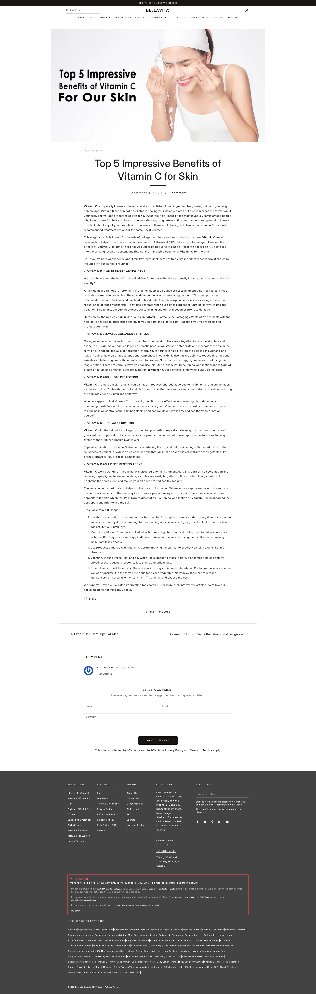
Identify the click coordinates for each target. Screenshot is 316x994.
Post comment (158, 740)
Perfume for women (235, 929)
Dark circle (178, 935)
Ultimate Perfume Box (79, 793)
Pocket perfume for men (162, 940)
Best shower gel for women (82, 962)
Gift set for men (139, 945)
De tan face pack (185, 940)
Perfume (72, 929)
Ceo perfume (142, 951)
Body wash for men (214, 956)
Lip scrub (225, 940)
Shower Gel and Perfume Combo (221, 962)
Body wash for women (137, 940)
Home (87, 151)
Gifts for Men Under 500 (176, 967)
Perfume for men (192, 929)
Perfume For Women (78, 835)
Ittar (110, 929)
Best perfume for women (80, 935)
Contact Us (133, 798)
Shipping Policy (105, 819)
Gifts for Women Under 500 (204, 967)
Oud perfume (127, 951)
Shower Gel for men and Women (113, 962)
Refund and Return (107, 814)
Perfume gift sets (111, 951)
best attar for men (172, 929)
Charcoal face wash (192, 956)
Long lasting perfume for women (109, 956)
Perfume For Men (77, 830)
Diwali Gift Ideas (228, 967)
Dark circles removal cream (218, 935)
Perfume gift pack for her (140, 956)
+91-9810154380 (166, 850)
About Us (132, 793)
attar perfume (121, 929)
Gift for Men (126, 935)
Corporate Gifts (132, 972)
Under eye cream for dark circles (168, 951)
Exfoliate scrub (122, 945)
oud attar (134, 929)
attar (104, 929)
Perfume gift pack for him (168, 956)
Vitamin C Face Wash (213, 929)
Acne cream (192, 951)
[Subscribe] (247, 794)
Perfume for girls (193, 935)
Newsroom (103, 798)
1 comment (177, 193)
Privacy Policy (174, 750)
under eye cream (94, 940)
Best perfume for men (89, 929)
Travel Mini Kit (95, 967)
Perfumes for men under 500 (220, 945)
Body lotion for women (79, 956)
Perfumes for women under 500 (84, 951)
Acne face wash (76, 940)
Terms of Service (201, 750)
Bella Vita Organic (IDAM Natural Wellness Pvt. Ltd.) (98, 987)
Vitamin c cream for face (212, 951)
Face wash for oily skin (146, 935)
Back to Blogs (160, 612)
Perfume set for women (107, 935)
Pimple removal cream (207, 940)
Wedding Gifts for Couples (149, 967)
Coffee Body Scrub (158, 945)
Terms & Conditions (108, 803)
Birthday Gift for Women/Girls (119, 967)
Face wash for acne (103, 945)
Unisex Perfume (76, 841)
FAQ (129, 814)
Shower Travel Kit (77, 967)
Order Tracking (135, 803)
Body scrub (165, 935)
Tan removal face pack (80, 945)
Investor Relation (136, 825)
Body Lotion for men (167, 962)
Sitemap (131, 819)
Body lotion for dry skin (144, 962)
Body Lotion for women (191, 962)
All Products (133, 809)
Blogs (96, 151)
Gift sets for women (115, 940)
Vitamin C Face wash (178, 406)
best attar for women (151, 929)
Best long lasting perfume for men (187, 945)
